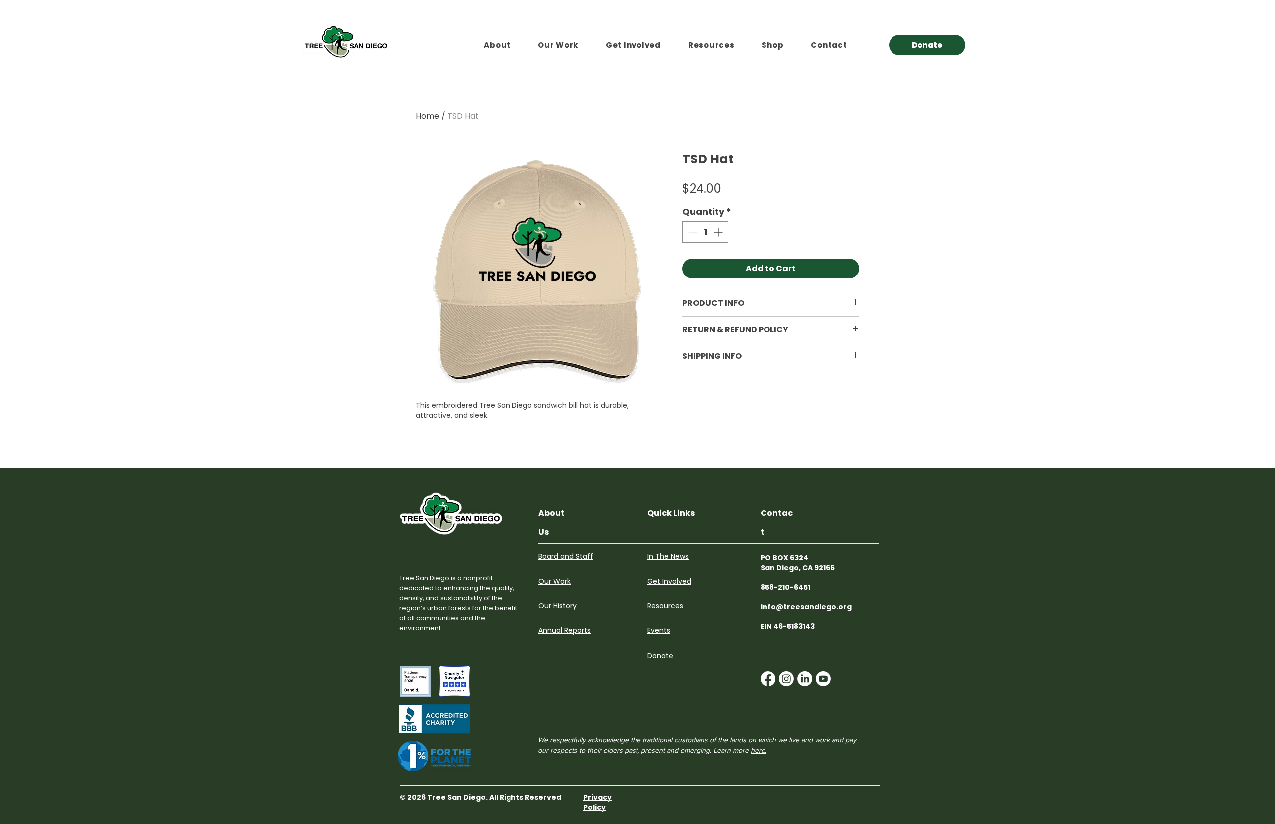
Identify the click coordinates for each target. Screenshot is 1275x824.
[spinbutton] (705, 232)
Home (427, 116)
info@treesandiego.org (806, 607)
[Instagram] (786, 678)
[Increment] (719, 232)
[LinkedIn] (804, 678)
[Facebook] (768, 678)
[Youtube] (823, 678)
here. (758, 750)
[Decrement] (691, 232)
